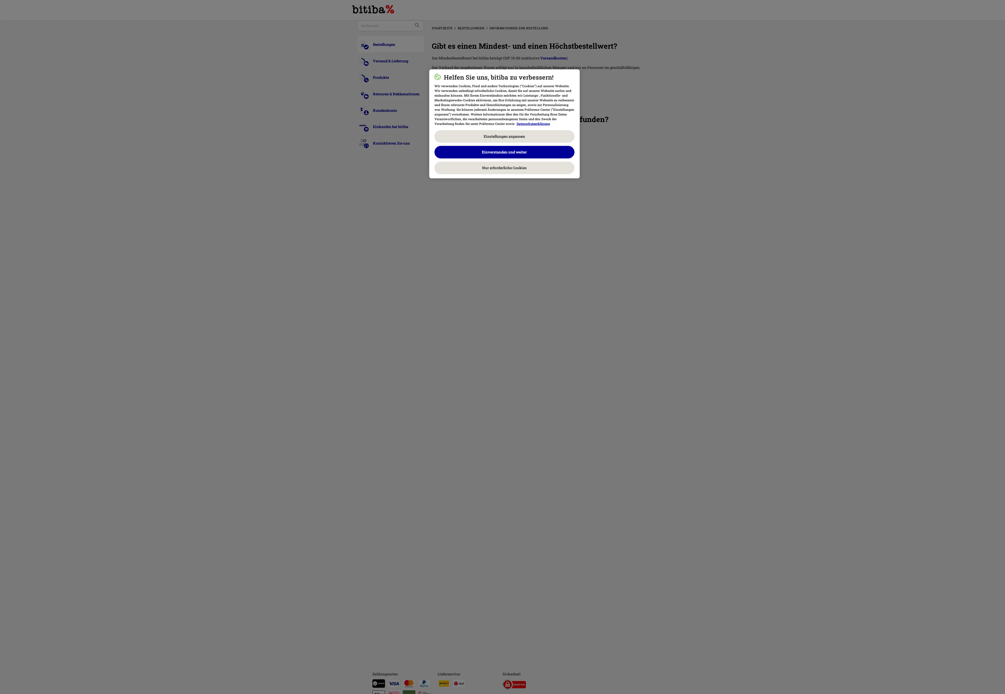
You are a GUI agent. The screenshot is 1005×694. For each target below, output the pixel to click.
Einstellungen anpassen (504, 136)
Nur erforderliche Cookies (504, 167)
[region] (504, 123)
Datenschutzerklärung (533, 124)
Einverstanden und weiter (504, 152)
